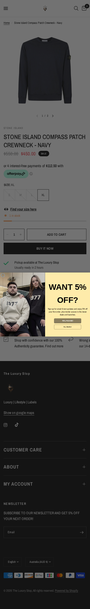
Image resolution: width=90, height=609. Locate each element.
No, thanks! (68, 327)
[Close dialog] (3, 275)
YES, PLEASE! (67, 321)
